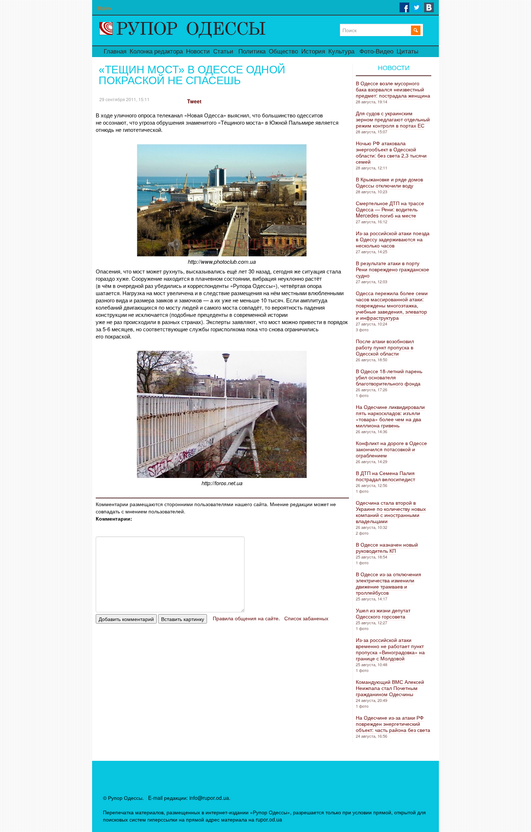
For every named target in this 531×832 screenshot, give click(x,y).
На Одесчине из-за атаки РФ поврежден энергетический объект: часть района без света (393, 723)
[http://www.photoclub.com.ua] (222, 254)
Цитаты (407, 51)
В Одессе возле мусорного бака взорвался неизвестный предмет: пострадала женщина (393, 89)
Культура (341, 51)
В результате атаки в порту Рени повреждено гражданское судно (392, 269)
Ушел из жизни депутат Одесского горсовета (383, 613)
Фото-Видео (376, 51)
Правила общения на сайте (246, 618)
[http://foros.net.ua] (222, 475)
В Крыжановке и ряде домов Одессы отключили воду (389, 182)
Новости (198, 51)
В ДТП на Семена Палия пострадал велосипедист (385, 476)
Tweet (194, 101)
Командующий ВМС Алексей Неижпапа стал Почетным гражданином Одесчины (390, 688)
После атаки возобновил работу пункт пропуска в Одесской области (385, 347)
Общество (283, 51)
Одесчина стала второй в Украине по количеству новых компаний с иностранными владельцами (391, 512)
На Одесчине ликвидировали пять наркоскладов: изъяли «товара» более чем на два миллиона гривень (390, 416)
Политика (252, 51)
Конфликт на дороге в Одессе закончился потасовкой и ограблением (391, 449)
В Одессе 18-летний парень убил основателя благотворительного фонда (389, 377)
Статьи (223, 51)
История (313, 51)
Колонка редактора (156, 51)
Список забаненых (306, 618)
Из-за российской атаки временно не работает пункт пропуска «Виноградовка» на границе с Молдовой (390, 649)
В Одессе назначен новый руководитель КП (387, 547)
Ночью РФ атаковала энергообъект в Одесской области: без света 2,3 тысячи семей (391, 152)
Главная (115, 51)
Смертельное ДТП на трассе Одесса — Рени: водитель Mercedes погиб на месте (390, 209)
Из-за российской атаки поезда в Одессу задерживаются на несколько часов (392, 239)
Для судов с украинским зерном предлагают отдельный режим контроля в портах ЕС (393, 119)
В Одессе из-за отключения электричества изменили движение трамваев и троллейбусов (388, 583)
